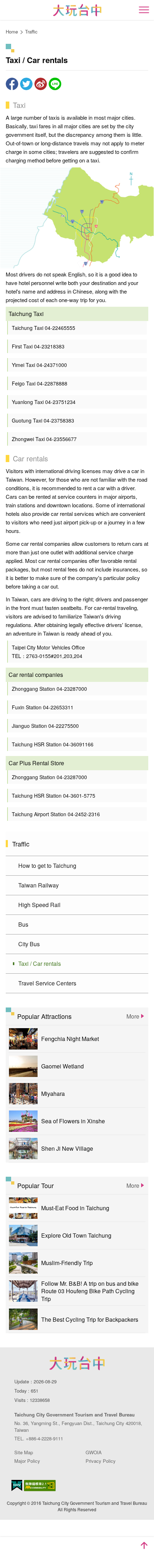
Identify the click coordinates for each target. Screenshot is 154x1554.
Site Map (23, 1452)
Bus (23, 924)
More (132, 1016)
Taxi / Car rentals (39, 963)
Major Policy (27, 1460)
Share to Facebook (12, 84)
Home (12, 31)
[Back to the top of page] (144, 1545)
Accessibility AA (40, 1485)
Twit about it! (26, 84)
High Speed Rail (39, 905)
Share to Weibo (40, 84)
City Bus (29, 944)
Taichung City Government (77, 1363)
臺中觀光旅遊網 (77, 10)
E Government (16, 1485)
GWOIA (94, 1452)
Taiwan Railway (38, 885)
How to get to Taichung (47, 865)
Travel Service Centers (47, 983)
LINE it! (55, 84)
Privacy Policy (101, 1460)
